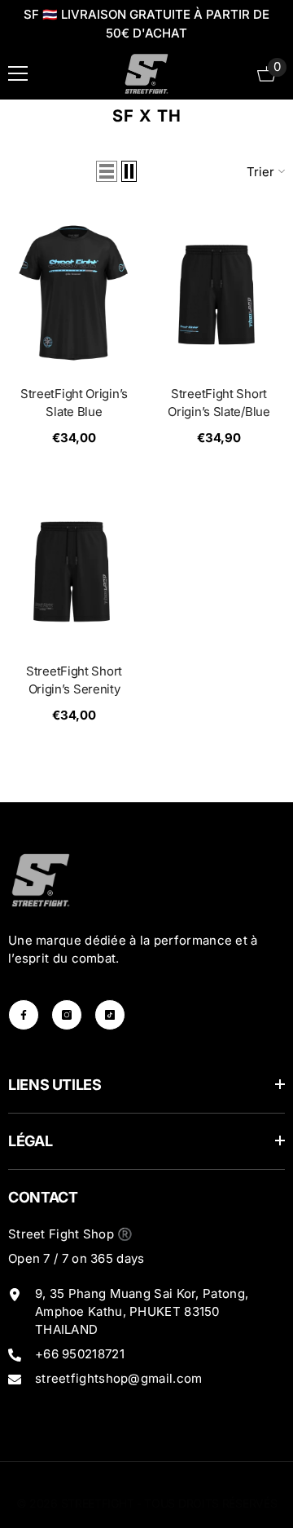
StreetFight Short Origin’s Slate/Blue (218, 402)
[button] (106, 171)
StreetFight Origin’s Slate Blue (74, 402)
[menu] (18, 73)
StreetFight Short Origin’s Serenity (74, 680)
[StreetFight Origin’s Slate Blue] (74, 293)
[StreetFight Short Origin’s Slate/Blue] (219, 293)
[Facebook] (23, 1014)
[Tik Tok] (109, 1014)
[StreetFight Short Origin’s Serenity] (74, 570)
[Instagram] (66, 1014)
